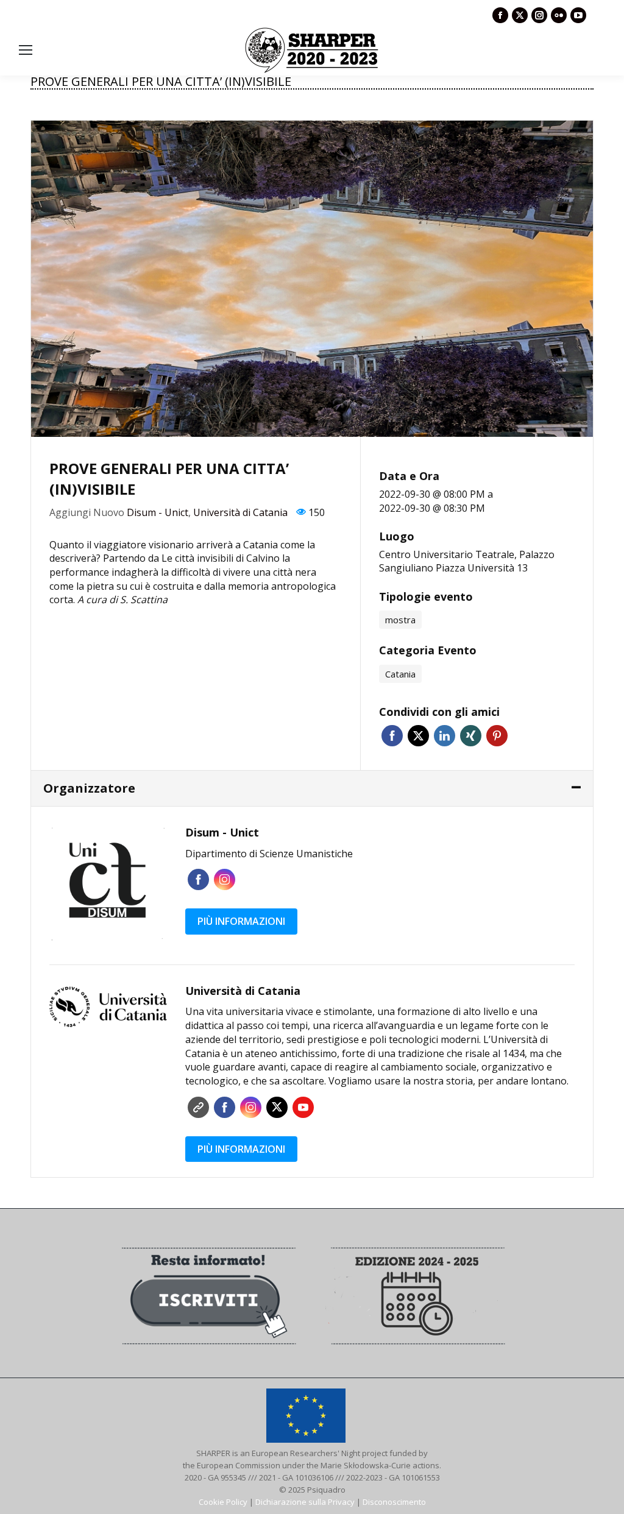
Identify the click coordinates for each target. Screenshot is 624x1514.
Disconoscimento (394, 1501)
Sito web (198, 1107)
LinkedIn (444, 735)
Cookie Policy (223, 1501)
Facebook (392, 735)
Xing (470, 735)
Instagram (224, 879)
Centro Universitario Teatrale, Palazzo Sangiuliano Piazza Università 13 (467, 561)
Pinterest (497, 735)
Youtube (303, 1107)
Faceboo (198, 879)
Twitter (418, 735)
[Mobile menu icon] (25, 50)
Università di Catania (240, 512)
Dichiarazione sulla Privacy (305, 1501)
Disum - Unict (157, 512)
